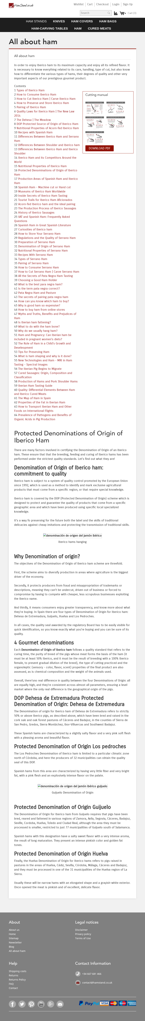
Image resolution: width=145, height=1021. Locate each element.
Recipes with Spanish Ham (35, 132)
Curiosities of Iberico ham (35, 229)
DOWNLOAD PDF (99, 148)
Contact (13, 988)
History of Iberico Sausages (36, 212)
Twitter (22, 1004)
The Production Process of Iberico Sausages (47, 208)
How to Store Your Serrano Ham (39, 234)
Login (115, 4)
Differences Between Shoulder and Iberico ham (49, 145)
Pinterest (31, 1004)
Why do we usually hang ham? (37, 331)
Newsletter (15, 942)
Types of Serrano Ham (32, 259)
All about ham (17, 951)
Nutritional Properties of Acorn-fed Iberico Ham (48, 128)
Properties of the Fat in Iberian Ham (41, 402)
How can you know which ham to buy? (43, 301)
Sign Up (128, 4)
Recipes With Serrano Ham (35, 255)
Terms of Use (83, 938)
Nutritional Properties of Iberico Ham (42, 166)
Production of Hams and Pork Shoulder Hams (48, 381)
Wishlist (79, 4)
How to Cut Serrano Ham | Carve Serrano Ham (48, 272)
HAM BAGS (108, 21)
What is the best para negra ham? (40, 284)
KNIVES (59, 21)
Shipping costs (17, 971)
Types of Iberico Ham (31, 90)
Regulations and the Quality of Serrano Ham (47, 238)
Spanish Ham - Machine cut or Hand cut (44, 187)
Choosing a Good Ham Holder (37, 280)
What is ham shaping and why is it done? (44, 356)
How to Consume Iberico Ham (36, 94)
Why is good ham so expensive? (39, 305)
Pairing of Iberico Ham (31, 107)
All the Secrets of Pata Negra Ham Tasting (45, 276)
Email (60, 1004)
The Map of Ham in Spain (34, 398)
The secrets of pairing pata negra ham (43, 297)
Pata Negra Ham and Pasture (37, 293)
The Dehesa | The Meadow (34, 120)
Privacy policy (83, 934)
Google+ (50, 1004)
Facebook (12, 1004)
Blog (11, 946)
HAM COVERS (82, 21)
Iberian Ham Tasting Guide (35, 386)
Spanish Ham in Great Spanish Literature (44, 225)
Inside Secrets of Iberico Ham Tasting (42, 196)
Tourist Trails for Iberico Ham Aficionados (45, 200)
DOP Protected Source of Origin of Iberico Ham (47, 124)
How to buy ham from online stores (41, 310)
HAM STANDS (36, 21)
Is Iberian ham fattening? (34, 322)
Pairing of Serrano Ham (33, 263)
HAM (78, 28)
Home (12, 934)
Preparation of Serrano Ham (36, 242)
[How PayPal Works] (89, 1002)
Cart (90, 4)
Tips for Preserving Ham (33, 352)
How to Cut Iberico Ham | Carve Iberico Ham (46, 99)
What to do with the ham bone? (39, 326)
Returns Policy (17, 979)
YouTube (41, 1004)
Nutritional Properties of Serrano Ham (43, 250)
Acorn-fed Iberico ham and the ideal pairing (46, 204)
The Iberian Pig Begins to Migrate (40, 369)
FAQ (11, 983)
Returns (13, 975)
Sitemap (14, 938)
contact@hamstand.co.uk (97, 982)
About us (14, 929)
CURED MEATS (99, 28)
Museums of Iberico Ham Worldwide (41, 191)
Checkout (102, 4)
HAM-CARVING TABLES (49, 28)
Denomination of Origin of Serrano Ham (44, 246)
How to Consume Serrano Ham (38, 267)
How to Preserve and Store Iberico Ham (43, 103)
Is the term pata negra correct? (39, 288)
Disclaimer (81, 929)
